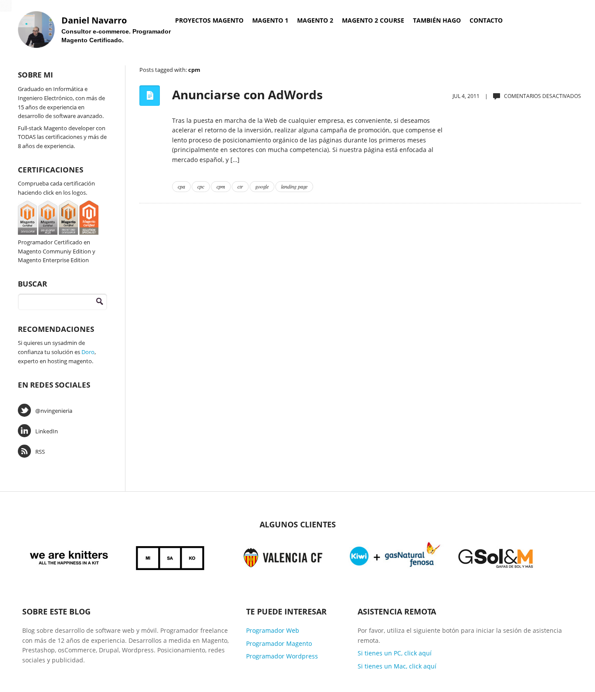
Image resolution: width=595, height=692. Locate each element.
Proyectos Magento (209, 20)
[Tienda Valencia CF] (283, 556)
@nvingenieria (53, 411)
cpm (220, 186)
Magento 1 (270, 20)
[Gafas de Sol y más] (496, 556)
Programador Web (272, 630)
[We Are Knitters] (69, 556)
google (262, 186)
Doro (88, 352)
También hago (437, 20)
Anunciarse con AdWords (247, 94)
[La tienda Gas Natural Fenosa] (395, 556)
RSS (40, 452)
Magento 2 (315, 20)
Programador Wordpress (282, 656)
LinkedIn (46, 431)
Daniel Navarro (94, 20)
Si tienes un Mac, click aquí (397, 666)
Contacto (486, 20)
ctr (240, 186)
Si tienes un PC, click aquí (395, 653)
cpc (200, 186)
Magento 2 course (373, 20)
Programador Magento (279, 643)
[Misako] (170, 556)
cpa (181, 186)
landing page (294, 186)
